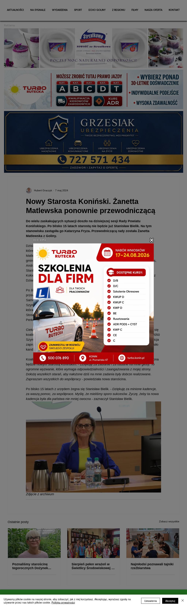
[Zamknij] (182, 600)
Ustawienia (150, 601)
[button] (152, 240)
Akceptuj (170, 601)
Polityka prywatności (63, 602)
